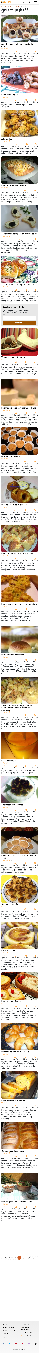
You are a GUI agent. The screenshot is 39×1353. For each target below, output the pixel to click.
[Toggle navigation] (35, 2)
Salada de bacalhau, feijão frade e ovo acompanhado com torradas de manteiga (18, 707)
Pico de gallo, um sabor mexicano (16, 1202)
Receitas (5, 1324)
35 (29, 1258)
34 (24, 1258)
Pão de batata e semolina (12, 655)
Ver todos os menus (9, 1330)
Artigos (5, 1337)
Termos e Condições (29, 1332)
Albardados (6, 139)
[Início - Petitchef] (2, 6)
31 (10, 1258)
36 (34, 1258)
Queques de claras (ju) (11, 456)
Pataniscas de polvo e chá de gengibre (19, 604)
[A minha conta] (23, 2)
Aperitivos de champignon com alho (17, 284)
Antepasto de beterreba (12, 805)
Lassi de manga (8, 761)
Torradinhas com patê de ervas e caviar (19, 234)
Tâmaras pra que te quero (13, 357)
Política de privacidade (25, 1328)
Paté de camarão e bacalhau (14, 185)
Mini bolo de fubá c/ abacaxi (14, 505)
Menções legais (27, 1335)
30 (4, 1258)
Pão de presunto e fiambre (13, 1100)
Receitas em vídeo (8, 1327)
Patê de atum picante (11, 1001)
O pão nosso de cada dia (12, 1151)
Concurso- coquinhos (11, 904)
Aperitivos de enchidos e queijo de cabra (17, 45)
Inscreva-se (19, 323)
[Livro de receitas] (18, 2)
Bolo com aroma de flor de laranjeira (17, 553)
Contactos (25, 1324)
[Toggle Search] (29, 2)
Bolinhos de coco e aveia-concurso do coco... (18, 856)
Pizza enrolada (8, 950)
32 (14, 1258)
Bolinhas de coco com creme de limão (18, 408)
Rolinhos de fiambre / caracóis (15, 1052)
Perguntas (5, 1334)
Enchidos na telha (9, 95)
